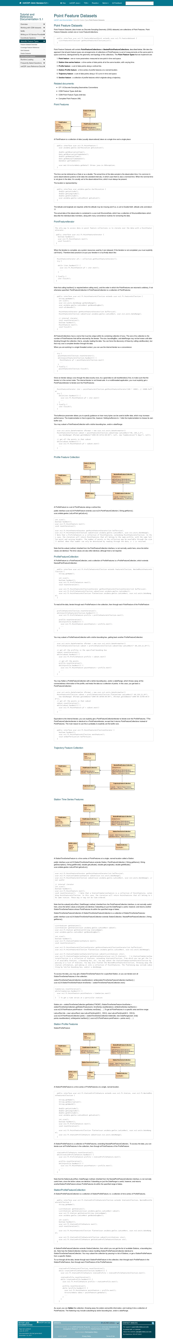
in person (137, 1329)
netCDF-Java (74, 3)
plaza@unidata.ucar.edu (143, 1331)
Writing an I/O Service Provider (32, 34)
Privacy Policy (86, 1336)
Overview (24, 24)
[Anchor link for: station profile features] (79, 1024)
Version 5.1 (41, 2)
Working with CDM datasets (31, 27)
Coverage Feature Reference (30, 47)
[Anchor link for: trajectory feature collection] (84, 748)
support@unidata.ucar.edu (140, 1327)
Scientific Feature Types (29, 41)
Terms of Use (110, 1336)
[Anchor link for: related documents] (75, 83)
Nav (64, 3)
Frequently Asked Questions (31, 63)
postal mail (128, 1329)
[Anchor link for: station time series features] (85, 799)
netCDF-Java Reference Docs (32, 66)
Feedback (118, 3)
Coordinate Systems (28, 38)
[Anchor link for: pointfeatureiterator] (75, 221)
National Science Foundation (100, 1329)
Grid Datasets (25, 50)
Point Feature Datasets (28, 56)
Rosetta (95, 3)
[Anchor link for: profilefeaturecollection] (79, 556)
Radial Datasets (26, 53)
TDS (85, 3)
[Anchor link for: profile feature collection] (81, 457)
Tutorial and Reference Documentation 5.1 (31, 16)
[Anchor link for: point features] (70, 104)
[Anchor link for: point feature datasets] (83, 25)
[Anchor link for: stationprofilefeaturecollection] (87, 1190)
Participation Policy (91, 1332)
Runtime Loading (27, 59)
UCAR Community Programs (81, 1327)
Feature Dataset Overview (29, 44)
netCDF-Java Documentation (63, 20)
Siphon (105, 3)
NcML (23, 31)
